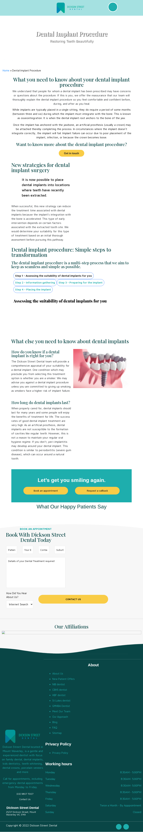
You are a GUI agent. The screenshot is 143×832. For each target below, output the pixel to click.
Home (6, 70)
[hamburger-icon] (29, 7)
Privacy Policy (60, 752)
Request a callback (97, 490)
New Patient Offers (63, 678)
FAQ (54, 727)
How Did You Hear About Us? (16, 595)
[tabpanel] (71, 313)
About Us (57, 673)
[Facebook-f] (119, 827)
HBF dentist (59, 695)
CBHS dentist (59, 689)
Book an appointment (46, 490)
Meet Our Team (61, 711)
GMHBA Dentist (61, 705)
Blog (54, 722)
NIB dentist (58, 684)
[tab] (53, 275)
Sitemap (57, 732)
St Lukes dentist (61, 700)
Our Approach (60, 716)
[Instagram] (126, 827)
